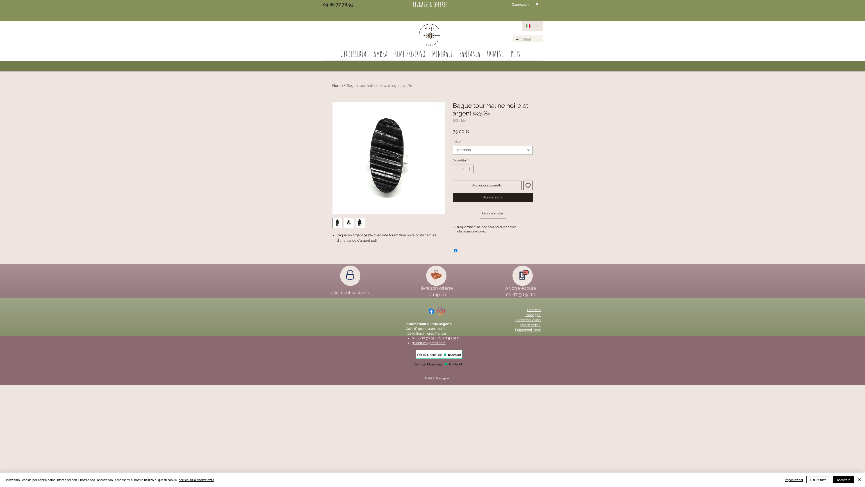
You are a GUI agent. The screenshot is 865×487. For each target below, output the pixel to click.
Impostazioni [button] (794, 480)
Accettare (843, 480)
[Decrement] (456, 169)
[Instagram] (441, 311)
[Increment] (470, 169)
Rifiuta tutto (818, 480)
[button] (537, 3)
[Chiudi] (859, 479)
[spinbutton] (463, 169)
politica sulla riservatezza (196, 480)
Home (337, 85)
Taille (458, 141)
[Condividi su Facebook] (455, 250)
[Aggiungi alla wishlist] (528, 185)
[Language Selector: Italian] (532, 26)
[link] (492, 213)
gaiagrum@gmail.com (429, 343)
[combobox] (493, 150)
